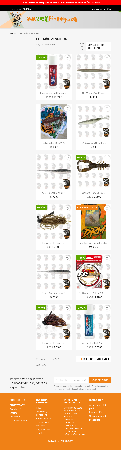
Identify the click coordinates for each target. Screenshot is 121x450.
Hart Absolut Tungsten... (53, 243)
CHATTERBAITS (17, 405)
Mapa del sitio (43, 429)
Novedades (15, 416)
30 (91, 359)
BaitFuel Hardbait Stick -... (94, 343)
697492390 (28, 9)
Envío (39, 407)
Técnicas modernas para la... (93, 243)
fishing (58, 17)
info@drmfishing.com (74, 434)
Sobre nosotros (44, 418)
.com (72, 17)
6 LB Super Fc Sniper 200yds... (94, 293)
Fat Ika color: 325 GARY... (54, 143)
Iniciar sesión (95, 412)
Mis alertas (94, 419)
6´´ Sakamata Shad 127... (94, 143)
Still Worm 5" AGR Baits (93, 93)
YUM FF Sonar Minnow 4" (54, 192)
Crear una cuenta (98, 416)
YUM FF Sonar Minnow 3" (54, 293)
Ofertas (13, 412)
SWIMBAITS (15, 409)
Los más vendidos (18, 420)
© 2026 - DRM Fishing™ (60, 440)
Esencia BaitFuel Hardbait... (54, 93)
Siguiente (104, 359)
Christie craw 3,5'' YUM (93, 192)
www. (32, 17)
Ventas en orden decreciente (99, 46)
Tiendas (40, 433)
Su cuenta (96, 400)
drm (43, 16)
